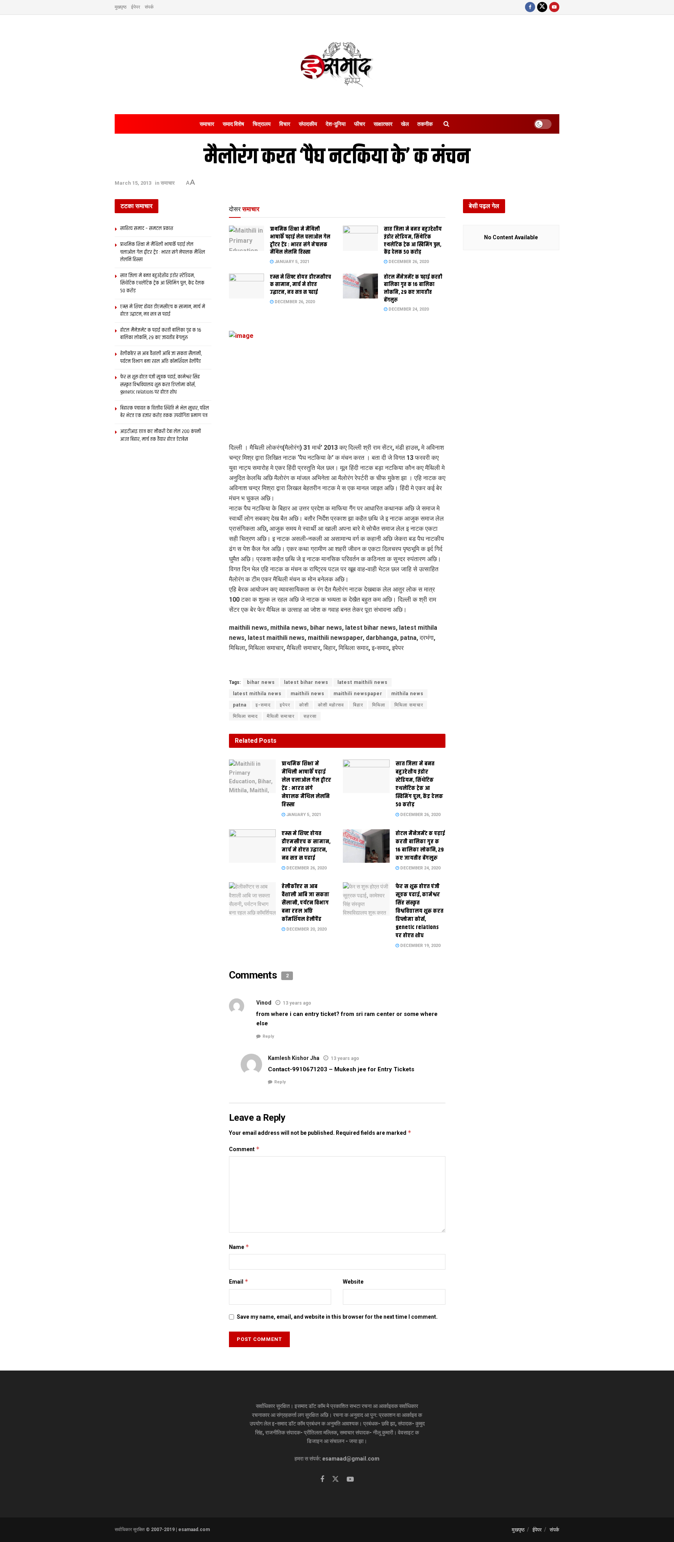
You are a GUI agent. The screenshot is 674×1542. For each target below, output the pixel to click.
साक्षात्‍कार (383, 124)
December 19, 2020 (419, 945)
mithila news (407, 693)
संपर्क (149, 7)
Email (238, 1281)
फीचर (359, 124)
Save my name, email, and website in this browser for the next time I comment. (337, 1317)
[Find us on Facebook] (530, 7)
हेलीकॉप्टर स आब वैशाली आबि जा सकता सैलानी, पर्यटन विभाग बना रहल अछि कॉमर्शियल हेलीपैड (305, 903)
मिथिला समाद (245, 716)
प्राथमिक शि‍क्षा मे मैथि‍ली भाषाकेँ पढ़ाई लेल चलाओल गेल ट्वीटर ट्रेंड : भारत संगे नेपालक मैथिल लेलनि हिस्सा (300, 240)
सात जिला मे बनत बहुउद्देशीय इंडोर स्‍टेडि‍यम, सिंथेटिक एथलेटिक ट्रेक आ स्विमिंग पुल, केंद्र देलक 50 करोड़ (413, 240)
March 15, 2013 (133, 183)
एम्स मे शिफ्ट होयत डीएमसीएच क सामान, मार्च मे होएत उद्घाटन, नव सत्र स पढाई (300, 285)
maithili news (308, 693)
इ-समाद (263, 705)
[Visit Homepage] (337, 64)
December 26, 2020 (408, 261)
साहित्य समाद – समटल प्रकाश (146, 228)
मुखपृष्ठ (120, 7)
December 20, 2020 (305, 929)
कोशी (304, 705)
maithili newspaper (357, 693)
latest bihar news (306, 682)
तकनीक (425, 124)
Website (353, 1282)
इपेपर (285, 705)
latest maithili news (362, 682)
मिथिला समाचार (408, 705)
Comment (244, 1149)
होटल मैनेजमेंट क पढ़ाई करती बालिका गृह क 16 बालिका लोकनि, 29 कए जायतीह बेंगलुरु (413, 288)
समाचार (207, 124)
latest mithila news (257, 693)
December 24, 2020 (408, 309)
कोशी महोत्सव (331, 705)
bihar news (261, 682)
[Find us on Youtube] (554, 7)
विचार (284, 124)
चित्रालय (262, 124)
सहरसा (310, 716)
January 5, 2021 (291, 261)
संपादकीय (308, 124)
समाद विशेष (233, 124)
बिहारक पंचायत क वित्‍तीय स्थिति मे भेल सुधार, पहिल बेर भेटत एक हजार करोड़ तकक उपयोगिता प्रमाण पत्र (164, 412)
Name (239, 1247)
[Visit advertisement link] (337, 666)
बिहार (358, 705)
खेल (405, 124)
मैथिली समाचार (280, 716)
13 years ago (297, 1003)
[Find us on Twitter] (542, 7)
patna (240, 705)
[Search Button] (446, 124)
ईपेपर (135, 7)
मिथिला (378, 705)
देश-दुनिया (336, 124)
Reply (268, 1036)
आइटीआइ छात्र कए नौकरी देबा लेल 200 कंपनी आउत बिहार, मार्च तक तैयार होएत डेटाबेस (160, 435)
